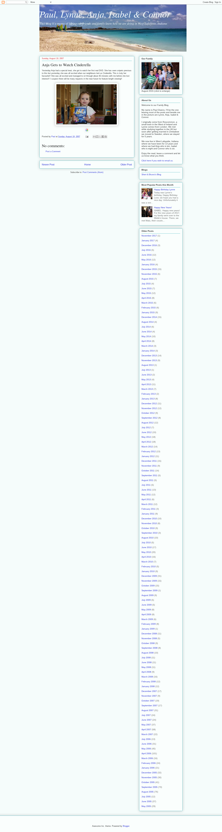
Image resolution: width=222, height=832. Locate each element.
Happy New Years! (163, 207)
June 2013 (147, 374)
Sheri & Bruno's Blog (151, 174)
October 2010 (148, 528)
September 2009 (150, 590)
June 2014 (147, 331)
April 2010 (146, 557)
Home (87, 164)
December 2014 (149, 317)
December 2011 (149, 461)
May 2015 (146, 293)
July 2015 (146, 283)
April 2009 (146, 614)
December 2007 (149, 691)
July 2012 (146, 427)
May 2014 (146, 336)
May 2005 (146, 806)
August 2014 (148, 322)
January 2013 (148, 398)
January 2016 (148, 264)
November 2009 (149, 581)
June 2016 (147, 255)
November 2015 (149, 274)
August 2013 (148, 365)
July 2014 (146, 327)
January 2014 (148, 351)
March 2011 (147, 504)
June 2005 (147, 801)
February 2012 (149, 451)
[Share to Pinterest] (105, 136)
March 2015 (147, 303)
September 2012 (150, 418)
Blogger (126, 826)
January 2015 (148, 312)
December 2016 (149, 245)
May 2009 (146, 609)
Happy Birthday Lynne (164, 189)
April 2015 (146, 298)
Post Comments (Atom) (93, 172)
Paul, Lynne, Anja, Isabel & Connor (104, 14)
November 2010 (149, 523)
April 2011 (146, 499)
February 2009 (149, 624)
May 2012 (146, 437)
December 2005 (149, 772)
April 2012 (146, 442)
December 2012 (149, 403)
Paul (53, 136)
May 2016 (146, 259)
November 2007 (149, 696)
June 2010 (147, 547)
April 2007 (146, 729)
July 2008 (146, 657)
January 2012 (148, 456)
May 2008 (146, 667)
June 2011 (146, 490)
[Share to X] (99, 136)
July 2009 (146, 600)
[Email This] (94, 136)
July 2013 (146, 370)
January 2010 (148, 571)
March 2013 (147, 389)
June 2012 (147, 432)
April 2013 (146, 384)
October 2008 (148, 643)
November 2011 (149, 466)
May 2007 (146, 724)
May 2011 (146, 494)
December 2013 (149, 355)
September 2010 (150, 533)
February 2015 (149, 307)
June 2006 (147, 744)
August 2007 (148, 710)
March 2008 (147, 676)
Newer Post (48, 164)
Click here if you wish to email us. (157, 160)
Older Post (126, 164)
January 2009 (148, 629)
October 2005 (148, 782)
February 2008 (149, 681)
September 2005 (150, 787)
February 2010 (149, 566)
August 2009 (148, 595)
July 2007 (146, 715)
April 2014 (146, 341)
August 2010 (148, 537)
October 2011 (148, 470)
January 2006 (148, 768)
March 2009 (147, 619)
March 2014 (147, 346)
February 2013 (149, 394)
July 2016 (146, 250)
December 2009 (149, 576)
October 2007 (148, 700)
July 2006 (146, 739)
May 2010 (146, 552)
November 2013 (149, 360)
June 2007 (147, 720)
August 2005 (148, 792)
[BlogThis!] (97, 136)
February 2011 (149, 509)
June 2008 (147, 662)
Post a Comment (53, 151)
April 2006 (146, 753)
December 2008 (149, 633)
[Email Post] (87, 136)
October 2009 (148, 585)
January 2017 (148, 240)
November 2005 (149, 777)
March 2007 (147, 734)
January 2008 (148, 686)
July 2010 (146, 542)
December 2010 (149, 518)
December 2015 (149, 269)
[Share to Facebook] (102, 136)
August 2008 (148, 653)
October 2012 (148, 413)
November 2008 (149, 638)
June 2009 (147, 605)
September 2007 (150, 705)
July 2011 (146, 485)
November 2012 (149, 408)
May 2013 (146, 379)
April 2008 (146, 672)
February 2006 (149, 763)
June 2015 (147, 288)
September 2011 (149, 475)
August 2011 (147, 480)
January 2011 (148, 513)
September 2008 (150, 648)
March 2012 (147, 446)
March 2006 (147, 758)
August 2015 (148, 279)
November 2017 (149, 235)
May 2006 (146, 748)
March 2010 (147, 561)
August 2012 (148, 422)
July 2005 (146, 796)
